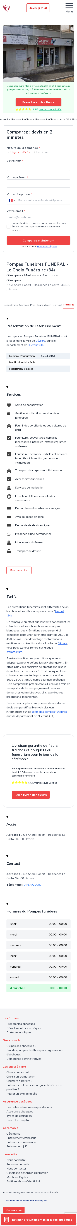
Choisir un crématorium (20, 1076)
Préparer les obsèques (20, 1023)
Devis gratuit (38, 8)
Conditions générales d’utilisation (27, 1172)
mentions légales (47, 246)
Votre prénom (17, 177)
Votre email (16, 211)
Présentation (10, 305)
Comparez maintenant (38, 240)
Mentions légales (17, 1177)
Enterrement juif (16, 1146)
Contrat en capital (17, 1120)
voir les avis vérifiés (50, 109)
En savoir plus (19, 570)
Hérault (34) (37, 345)
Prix (32, 305)
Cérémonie (13, 1133)
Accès (47, 305)
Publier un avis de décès (21, 1093)
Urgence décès (20, 152)
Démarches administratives (23, 1058)
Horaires (68, 304)
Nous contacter (16, 1168)
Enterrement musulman (21, 1142)
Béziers (40, 340)
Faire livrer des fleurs (38, 102)
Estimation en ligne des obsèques (26, 1200)
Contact (57, 305)
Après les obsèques (19, 1032)
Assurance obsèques (19, 1111)
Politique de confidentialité (23, 1181)
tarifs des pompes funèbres (49, 711)
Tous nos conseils (17, 1164)
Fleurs (39, 305)
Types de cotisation (19, 1115)
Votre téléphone (19, 194)
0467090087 (33, 884)
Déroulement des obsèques (23, 1028)
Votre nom (15, 160)
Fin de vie (42, 152)
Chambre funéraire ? (19, 1081)
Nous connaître (16, 1160)
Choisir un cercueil (17, 1072)
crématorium (14, 652)
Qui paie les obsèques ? (21, 1046)
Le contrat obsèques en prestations (29, 1107)
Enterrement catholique (21, 1138)
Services (24, 305)
